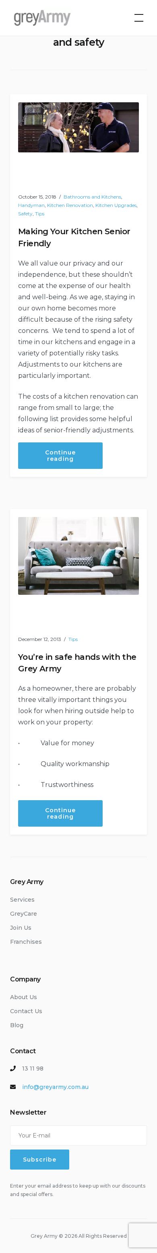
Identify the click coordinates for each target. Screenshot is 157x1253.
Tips (39, 214)
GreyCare (23, 913)
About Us (23, 997)
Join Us (20, 927)
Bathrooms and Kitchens (92, 197)
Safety (25, 214)
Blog (16, 1025)
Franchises (26, 941)
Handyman (31, 205)
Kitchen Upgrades (115, 205)
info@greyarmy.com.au (55, 1087)
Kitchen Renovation (70, 205)
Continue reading (74, 459)
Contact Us (26, 1011)
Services (22, 899)
